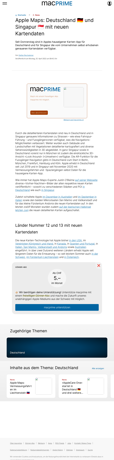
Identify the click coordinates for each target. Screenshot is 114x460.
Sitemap (69, 450)
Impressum (80, 450)
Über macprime (16, 443)
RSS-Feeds (59, 443)
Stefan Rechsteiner (26, 55)
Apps (50, 443)
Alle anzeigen (98, 368)
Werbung (41, 443)
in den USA (75, 240)
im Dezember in (57, 196)
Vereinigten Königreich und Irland (34, 243)
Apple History (58, 450)
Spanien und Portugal (82, 243)
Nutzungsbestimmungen (39, 450)
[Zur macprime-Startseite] (57, 3)
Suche (90, 450)
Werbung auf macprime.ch (74, 120)
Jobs (69, 443)
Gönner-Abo (30, 443)
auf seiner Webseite (86, 180)
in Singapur (47, 190)
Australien (80, 247)
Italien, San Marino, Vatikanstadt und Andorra (41, 247)
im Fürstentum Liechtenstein (42, 257)
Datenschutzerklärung (18, 450)
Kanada (61, 243)
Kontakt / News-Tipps (82, 443)
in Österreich (71, 257)
